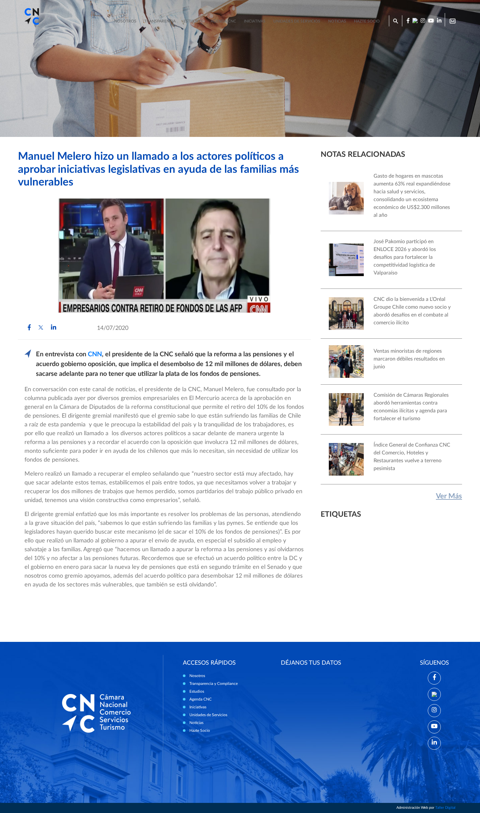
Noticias (337, 21)
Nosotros (125, 21)
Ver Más (449, 496)
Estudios (193, 21)
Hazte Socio (199, 730)
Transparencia (160, 21)
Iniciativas (254, 21)
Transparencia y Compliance (213, 684)
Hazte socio (367, 21)
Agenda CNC (223, 21)
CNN (95, 354)
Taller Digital (445, 807)
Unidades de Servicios (296, 21)
